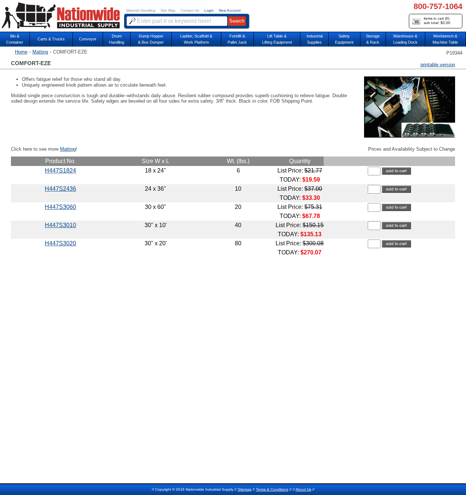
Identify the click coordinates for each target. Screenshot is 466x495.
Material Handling (140, 10)
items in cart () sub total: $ (437, 20)
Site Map (168, 10)
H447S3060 (60, 207)
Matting (40, 52)
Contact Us (190, 10)
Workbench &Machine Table (445, 39)
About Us (303, 489)
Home (21, 52)
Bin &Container (14, 39)
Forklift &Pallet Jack (237, 39)
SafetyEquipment (344, 39)
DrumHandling (116, 39)
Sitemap (245, 489)
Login (209, 10)
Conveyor (87, 39)
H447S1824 (60, 170)
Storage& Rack (373, 39)
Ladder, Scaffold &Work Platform (196, 39)
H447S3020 (60, 243)
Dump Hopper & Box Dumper (151, 39)
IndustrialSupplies (315, 39)
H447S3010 (60, 225)
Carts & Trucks (51, 39)
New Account (230, 10)
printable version (437, 64)
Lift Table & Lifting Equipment (277, 39)
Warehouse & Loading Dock (405, 39)
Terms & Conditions (272, 489)
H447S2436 (60, 189)
